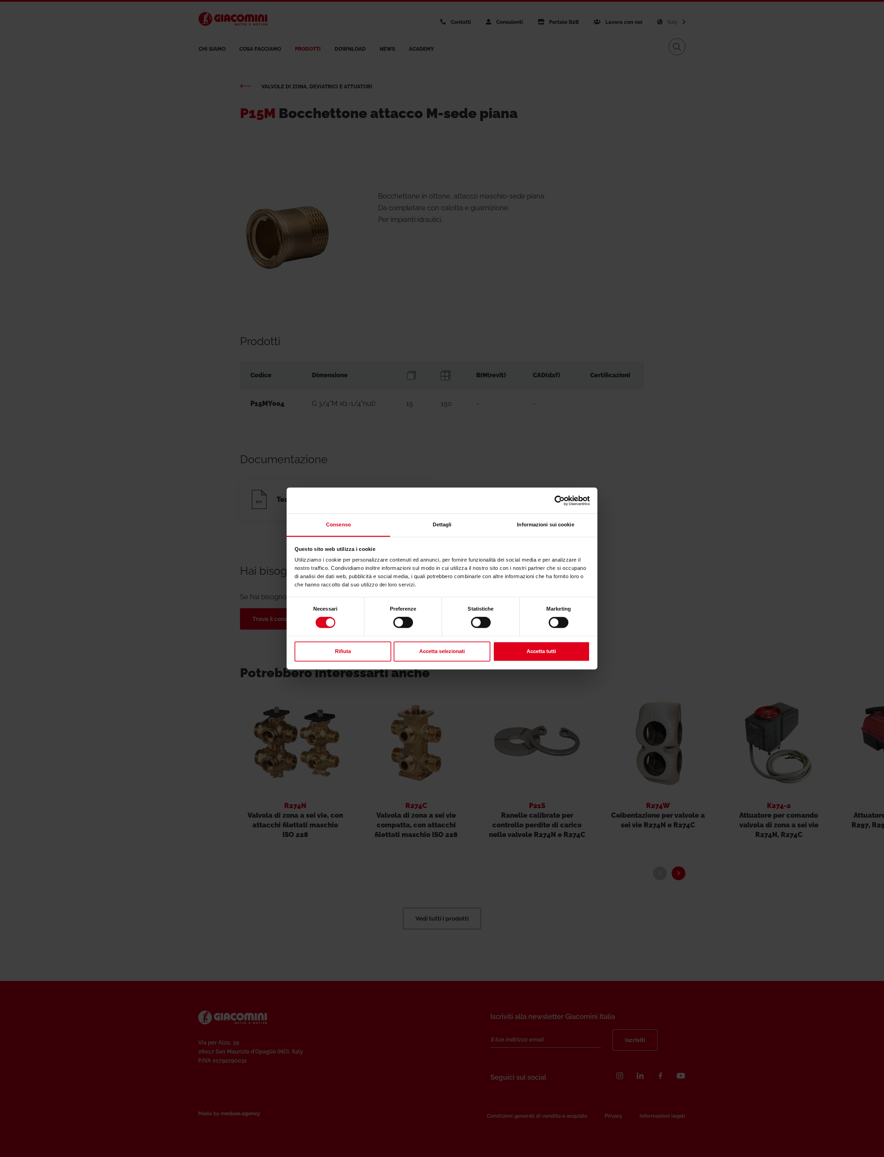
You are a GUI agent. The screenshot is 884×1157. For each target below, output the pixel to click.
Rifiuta (343, 651)
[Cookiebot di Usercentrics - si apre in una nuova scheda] (559, 500)
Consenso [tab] (338, 524)
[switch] (403, 622)
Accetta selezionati (442, 651)
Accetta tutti (541, 651)
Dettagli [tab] (442, 524)
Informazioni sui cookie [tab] (545, 524)
